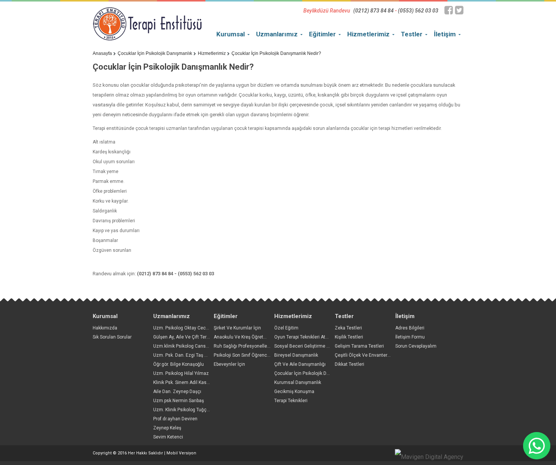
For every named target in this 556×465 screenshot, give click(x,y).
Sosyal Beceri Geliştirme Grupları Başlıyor (317, 346)
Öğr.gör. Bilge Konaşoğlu (178, 364)
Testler (411, 34)
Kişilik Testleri (349, 337)
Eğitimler (322, 34)
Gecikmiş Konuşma (294, 391)
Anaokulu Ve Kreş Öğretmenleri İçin (251, 337)
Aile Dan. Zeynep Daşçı (177, 391)
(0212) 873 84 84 (373, 11)
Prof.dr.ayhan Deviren (175, 418)
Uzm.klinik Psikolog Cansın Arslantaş (192, 346)
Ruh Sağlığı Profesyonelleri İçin (246, 346)
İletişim (445, 34)
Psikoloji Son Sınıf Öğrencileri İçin (248, 355)
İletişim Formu (410, 337)
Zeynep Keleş (167, 428)
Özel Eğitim (286, 328)
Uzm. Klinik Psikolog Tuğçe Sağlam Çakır (195, 409)
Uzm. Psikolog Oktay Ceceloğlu (186, 328)
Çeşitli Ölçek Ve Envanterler (364, 355)
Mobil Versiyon (181, 453)
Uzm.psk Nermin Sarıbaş (178, 400)
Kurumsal (230, 34)
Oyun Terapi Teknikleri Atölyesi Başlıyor (315, 337)
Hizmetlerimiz (368, 34)
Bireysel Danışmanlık (296, 355)
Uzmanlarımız (277, 34)
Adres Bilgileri (409, 328)
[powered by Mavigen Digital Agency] (429, 457)
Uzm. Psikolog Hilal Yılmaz (181, 373)
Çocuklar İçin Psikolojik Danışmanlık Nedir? (276, 53)
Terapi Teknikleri (291, 400)
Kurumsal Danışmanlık (297, 382)
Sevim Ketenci (168, 437)
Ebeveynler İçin (229, 364)
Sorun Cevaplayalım (415, 346)
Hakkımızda (105, 328)
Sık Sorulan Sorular (112, 337)
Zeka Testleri (348, 328)
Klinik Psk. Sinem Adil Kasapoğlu (187, 382)
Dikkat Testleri (349, 364)
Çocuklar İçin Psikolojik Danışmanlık (155, 53)
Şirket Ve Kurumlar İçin (237, 328)
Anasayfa (102, 53)
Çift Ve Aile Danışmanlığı (300, 364)
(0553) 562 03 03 (418, 11)
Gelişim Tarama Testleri (359, 346)
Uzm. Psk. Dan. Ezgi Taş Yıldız (184, 355)
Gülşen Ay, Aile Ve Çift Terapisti (185, 337)
